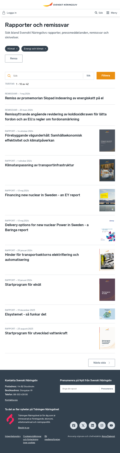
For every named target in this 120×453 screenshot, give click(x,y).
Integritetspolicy (13, 436)
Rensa (13, 58)
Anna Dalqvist (108, 436)
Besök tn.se (23, 427)
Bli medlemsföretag (52, 438)
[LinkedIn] (92, 425)
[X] (83, 425)
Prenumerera (107, 389)
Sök (88, 75)
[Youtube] (111, 425)
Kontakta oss (11, 400)
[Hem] (60, 4)
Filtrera (106, 75)
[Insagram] (102, 425)
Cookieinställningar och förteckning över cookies (32, 439)
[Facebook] (74, 425)
